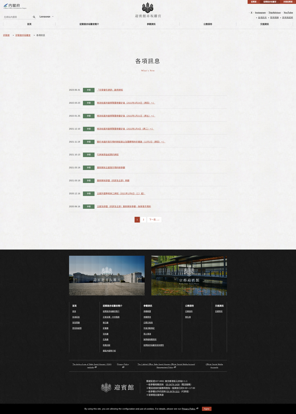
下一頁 (152, 219)
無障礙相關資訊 (150, 339)
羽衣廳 (105, 334)
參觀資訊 (151, 24)
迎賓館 (6, 35)
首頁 (29, 24)
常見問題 (274, 17)
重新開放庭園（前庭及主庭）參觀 (113, 180)
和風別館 (106, 345)
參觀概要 (147, 311)
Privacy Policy (123, 364)
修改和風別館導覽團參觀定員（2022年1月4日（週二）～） (125, 129)
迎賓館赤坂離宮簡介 (89, 24)
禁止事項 (147, 334)
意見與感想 (287, 17)
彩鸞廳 (105, 328)
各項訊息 (262, 17)
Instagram (260, 12)
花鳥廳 (105, 339)
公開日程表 (148, 323)
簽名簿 (188, 317)
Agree (206, 409)
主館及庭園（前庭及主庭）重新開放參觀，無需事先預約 (124, 206)
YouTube (288, 12)
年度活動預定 (149, 328)
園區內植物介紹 (109, 351)
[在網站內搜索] (34, 17)
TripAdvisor (275, 12)
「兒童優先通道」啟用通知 (110, 90)
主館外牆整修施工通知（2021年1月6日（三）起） (121, 193)
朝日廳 (105, 323)
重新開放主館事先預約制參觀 (111, 167)
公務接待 (208, 24)
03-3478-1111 (173, 391)
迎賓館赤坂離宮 (23, 35)
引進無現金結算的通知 (108, 154)
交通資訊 (264, 24)
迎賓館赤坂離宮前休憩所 (154, 345)
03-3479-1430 (173, 384)
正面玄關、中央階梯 (111, 317)
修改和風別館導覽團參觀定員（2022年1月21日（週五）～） (126, 116)
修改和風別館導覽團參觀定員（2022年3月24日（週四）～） (126, 103)
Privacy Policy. (189, 409)
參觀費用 (147, 317)
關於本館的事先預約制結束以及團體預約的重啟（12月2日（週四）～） (131, 142)
